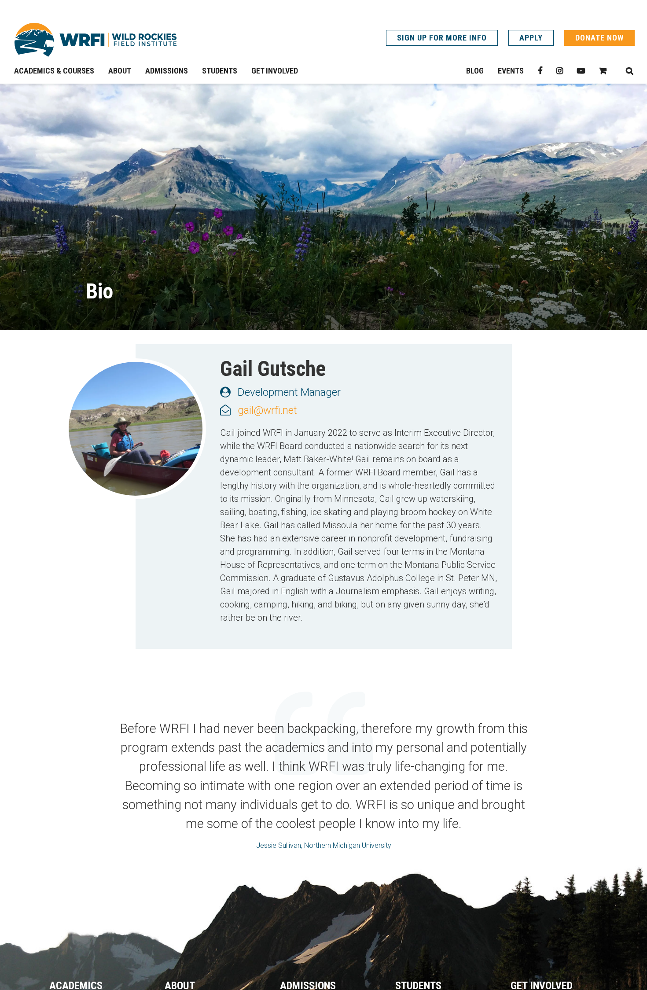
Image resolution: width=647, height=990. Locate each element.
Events (511, 70)
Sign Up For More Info (442, 37)
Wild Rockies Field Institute (95, 39)
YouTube (581, 71)
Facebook (540, 71)
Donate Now (599, 37)
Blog (475, 70)
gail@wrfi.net (267, 410)
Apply (531, 37)
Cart (603, 71)
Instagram (559, 71)
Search (629, 71)
